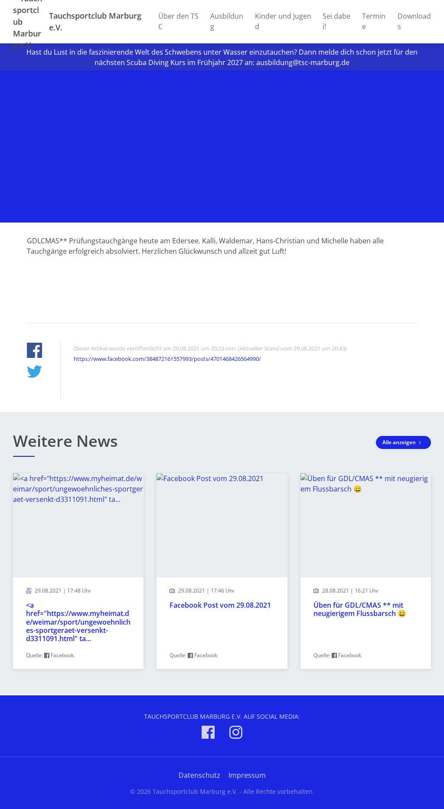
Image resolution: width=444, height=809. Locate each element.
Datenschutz (199, 775)
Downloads (414, 21)
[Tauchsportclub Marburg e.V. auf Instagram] (235, 734)
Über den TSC (178, 21)
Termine (373, 21)
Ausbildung (226, 21)
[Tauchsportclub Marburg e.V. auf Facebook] (208, 734)
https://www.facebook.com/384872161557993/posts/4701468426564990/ (167, 359)
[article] (78, 571)
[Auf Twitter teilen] (34, 373)
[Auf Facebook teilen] (34, 351)
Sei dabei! (336, 21)
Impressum (247, 775)
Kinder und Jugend (283, 21)
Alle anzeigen (399, 442)
